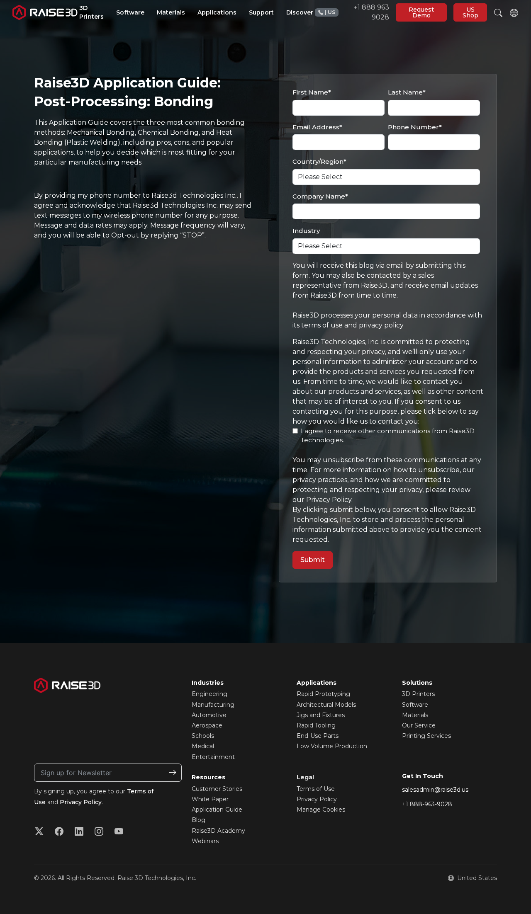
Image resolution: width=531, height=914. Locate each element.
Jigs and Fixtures (321, 715)
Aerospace (207, 725)
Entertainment (213, 757)
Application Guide (217, 809)
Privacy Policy (81, 802)
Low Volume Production (332, 746)
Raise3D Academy (218, 830)
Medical (203, 746)
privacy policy (381, 325)
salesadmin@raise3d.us (435, 789)
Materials (415, 715)
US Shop (470, 12)
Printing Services (426, 735)
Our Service (419, 725)
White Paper (210, 799)
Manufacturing (213, 704)
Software (415, 704)
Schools (203, 735)
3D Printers (418, 694)
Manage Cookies (321, 809)
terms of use (322, 325)
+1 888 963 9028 (357, 12)
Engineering (209, 694)
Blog (198, 820)
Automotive (209, 715)
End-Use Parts (318, 735)
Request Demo (421, 12)
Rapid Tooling (316, 725)
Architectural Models (326, 704)
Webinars (205, 841)
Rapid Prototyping (323, 694)
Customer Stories (217, 789)
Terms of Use (316, 789)
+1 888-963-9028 (427, 804)
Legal (305, 777)
